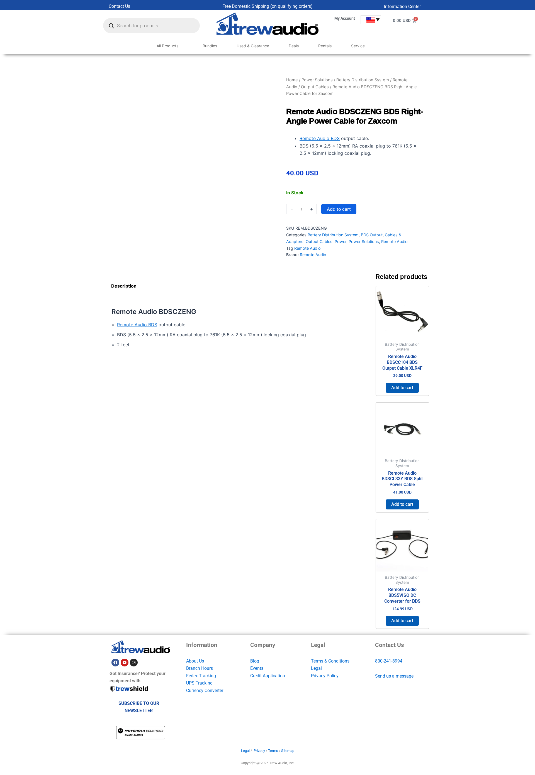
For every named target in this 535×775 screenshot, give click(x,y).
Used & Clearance (253, 45)
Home (292, 79)
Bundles (210, 45)
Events (256, 668)
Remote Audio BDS (320, 138)
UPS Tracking (199, 683)
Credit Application (267, 675)
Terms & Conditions (330, 661)
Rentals (325, 45)
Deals (294, 45)
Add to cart (339, 209)
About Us (195, 661)
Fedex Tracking (201, 675)
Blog (254, 661)
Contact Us (119, 6)
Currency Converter (204, 690)
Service (358, 45)
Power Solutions (317, 79)
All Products (167, 45)
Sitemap (287, 751)
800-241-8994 (388, 661)
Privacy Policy (325, 675)
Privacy (259, 751)
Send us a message (394, 676)
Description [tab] (124, 286)
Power (340, 241)
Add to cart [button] (402, 387)
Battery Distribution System (362, 79)
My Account (344, 18)
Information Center (402, 6)
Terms (273, 751)
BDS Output (372, 234)
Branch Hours (199, 668)
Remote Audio (394, 241)
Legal (316, 668)
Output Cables (315, 86)
